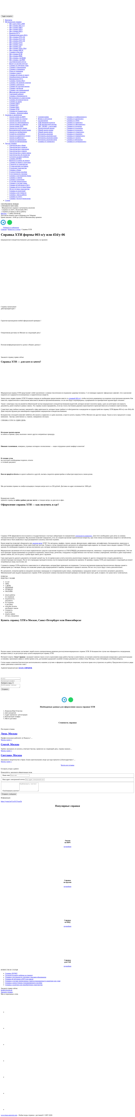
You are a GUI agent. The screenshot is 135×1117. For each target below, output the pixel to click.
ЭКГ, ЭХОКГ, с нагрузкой (47, 126)
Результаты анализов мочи (47, 140)
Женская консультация (17, 92)
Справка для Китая (16, 88)
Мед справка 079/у (16, 43)
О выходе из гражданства (18, 164)
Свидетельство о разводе (18, 147)
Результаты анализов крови (48, 138)
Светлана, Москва (11, 755)
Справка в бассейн (16, 52)
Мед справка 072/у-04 (17, 39)
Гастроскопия (43, 121)
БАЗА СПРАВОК (25, 668)
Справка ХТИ (14, 109)
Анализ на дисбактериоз (18, 132)
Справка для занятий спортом (20, 83)
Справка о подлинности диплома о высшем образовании (25, 977)
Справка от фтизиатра (75, 140)
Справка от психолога (75, 130)
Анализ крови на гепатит (18, 119)
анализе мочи (37, 543)
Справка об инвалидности (18, 100)
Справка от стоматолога (75, 132)
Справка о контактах (16, 84)
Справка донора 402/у (17, 81)
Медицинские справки (13, 22)
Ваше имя (6, 775)
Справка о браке (15, 170)
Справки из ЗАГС (15, 197)
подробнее (67, 846)
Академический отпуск (17, 62)
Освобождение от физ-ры (18, 77)
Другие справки (11, 143)
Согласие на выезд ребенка (19, 157)
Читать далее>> (6, 740)
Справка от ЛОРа (73, 121)
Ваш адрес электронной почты (14, 779)
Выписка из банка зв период (19, 160)
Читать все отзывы (67, 765)
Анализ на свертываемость (19, 122)
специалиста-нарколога (83, 536)
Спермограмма (43, 117)
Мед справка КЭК (15, 54)
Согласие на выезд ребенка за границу (19, 975)
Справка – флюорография (18, 113)
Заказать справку (7, 992)
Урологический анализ (46, 128)
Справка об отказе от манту (19, 75)
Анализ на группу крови (18, 128)
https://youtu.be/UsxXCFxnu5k (11, 801)
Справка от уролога (74, 138)
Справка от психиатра (75, 128)
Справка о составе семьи (18, 183)
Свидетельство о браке (17, 145)
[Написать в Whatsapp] (9, 222)
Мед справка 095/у (16, 29)
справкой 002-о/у (75, 398)
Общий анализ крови (45, 130)
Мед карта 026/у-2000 (17, 24)
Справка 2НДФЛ (15, 159)
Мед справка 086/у (16, 27)
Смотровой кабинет (16, 94)
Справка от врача (15, 102)
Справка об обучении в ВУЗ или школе (19, 979)
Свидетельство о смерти (18, 151)
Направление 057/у (16, 79)
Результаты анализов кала (47, 136)
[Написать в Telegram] (3, 222)
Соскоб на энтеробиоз (17, 134)
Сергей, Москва (10, 744)
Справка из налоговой (17, 191)
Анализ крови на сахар (17, 121)
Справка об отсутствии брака (19, 187)
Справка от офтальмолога (76, 124)
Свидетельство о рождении (19, 149)
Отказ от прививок (16, 71)
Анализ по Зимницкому (17, 140)
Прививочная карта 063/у (18, 35)
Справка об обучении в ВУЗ (19, 185)
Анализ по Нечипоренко (18, 141)
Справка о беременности (18, 96)
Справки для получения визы (20, 198)
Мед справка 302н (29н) (17, 48)
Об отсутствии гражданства (19, 189)
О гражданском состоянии (18, 166)
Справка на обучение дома (18, 65)
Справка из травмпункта (18, 111)
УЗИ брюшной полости (46, 122)
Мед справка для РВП (17, 60)
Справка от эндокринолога (76, 141)
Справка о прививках (17, 69)
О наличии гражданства (18, 168)
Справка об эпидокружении (19, 86)
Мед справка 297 (15, 46)
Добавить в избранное (11, 227)
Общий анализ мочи (45, 132)
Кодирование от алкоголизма (19, 98)
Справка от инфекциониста (77, 117)
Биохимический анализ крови (20, 130)
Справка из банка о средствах (20, 162)
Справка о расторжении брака (20, 176)
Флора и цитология (45, 119)
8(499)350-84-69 (6, 990)
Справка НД (13, 105)
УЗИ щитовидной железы (47, 124)
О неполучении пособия (18, 172)
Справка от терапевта (74, 134)
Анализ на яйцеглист (16, 138)
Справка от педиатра (74, 126)
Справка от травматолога (76, 136)
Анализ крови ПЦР (16, 126)
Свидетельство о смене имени (20, 153)
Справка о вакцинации (17, 67)
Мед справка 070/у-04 (17, 37)
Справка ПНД (14, 103)
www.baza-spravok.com (9, 1115)
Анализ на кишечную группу (19, 136)
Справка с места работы (18, 195)
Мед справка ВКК (15, 56)
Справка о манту (15, 73)
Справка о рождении (16, 179)
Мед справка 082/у (16, 31)
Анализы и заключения (13, 115)
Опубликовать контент (11, 791)
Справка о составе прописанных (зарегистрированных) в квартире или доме (32, 981)
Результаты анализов (45, 134)
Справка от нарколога (74, 122)
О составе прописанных (18, 181)
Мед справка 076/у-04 (17, 41)
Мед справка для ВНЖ (17, 58)
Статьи (7, 200)
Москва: (4, 213)
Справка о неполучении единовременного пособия (23, 983)
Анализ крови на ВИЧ (17, 117)
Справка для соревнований (19, 90)
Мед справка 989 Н (16, 50)
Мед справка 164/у (16, 44)
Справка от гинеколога (46, 141)
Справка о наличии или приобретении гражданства (24, 985)
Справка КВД (14, 107)
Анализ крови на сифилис (18, 124)
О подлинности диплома (18, 174)
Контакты (8, 20)
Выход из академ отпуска (18, 64)
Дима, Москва (9, 733)
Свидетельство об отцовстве (19, 155)
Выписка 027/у (14, 33)
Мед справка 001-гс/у (17, 25)
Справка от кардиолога (75, 119)
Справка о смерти (15, 178)
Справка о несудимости (17, 193)
